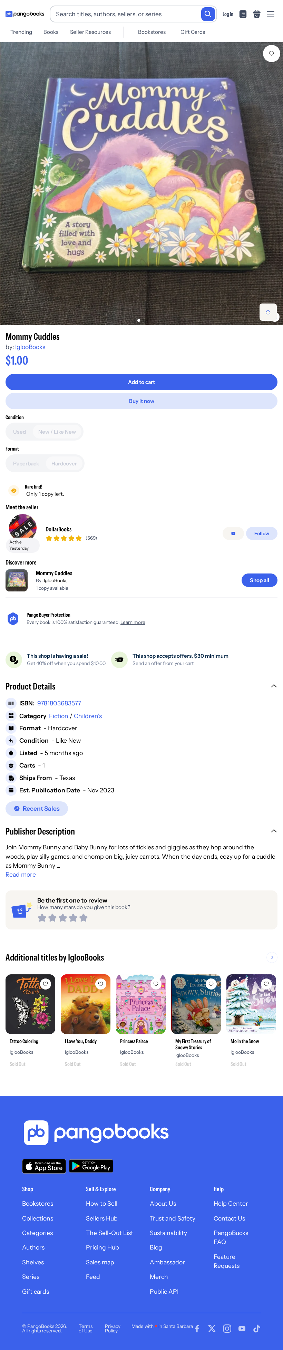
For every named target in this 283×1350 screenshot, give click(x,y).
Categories (37, 1232)
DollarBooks (58, 529)
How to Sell (101, 1203)
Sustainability (168, 1232)
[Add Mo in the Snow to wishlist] (266, 984)
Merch (159, 1276)
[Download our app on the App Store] (44, 1166)
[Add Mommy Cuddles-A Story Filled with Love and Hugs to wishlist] (271, 53)
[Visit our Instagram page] (227, 1328)
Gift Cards (192, 32)
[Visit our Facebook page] (197, 1328)
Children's (88, 716)
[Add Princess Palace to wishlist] (156, 984)
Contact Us (229, 1218)
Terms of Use (85, 1328)
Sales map (100, 1262)
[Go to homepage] (25, 14)
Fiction (58, 716)
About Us (163, 1203)
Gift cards (35, 1291)
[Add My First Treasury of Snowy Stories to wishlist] (211, 984)
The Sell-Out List (109, 1232)
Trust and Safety (172, 1218)
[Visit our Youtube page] (242, 1328)
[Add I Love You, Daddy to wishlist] (100, 984)
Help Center (231, 1203)
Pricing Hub (102, 1247)
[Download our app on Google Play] (91, 1166)
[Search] (208, 14)
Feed (93, 1276)
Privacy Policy (112, 1328)
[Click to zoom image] (141, 183)
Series (30, 1276)
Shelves (33, 1262)
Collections (37, 1218)
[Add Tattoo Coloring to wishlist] (45, 984)
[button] (141, 687)
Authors (33, 1247)
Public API (164, 1291)
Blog (156, 1247)
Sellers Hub (102, 1218)
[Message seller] (233, 533)
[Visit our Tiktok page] (257, 1328)
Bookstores (152, 32)
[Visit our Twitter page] (212, 1328)
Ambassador (167, 1262)
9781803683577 (59, 703)
